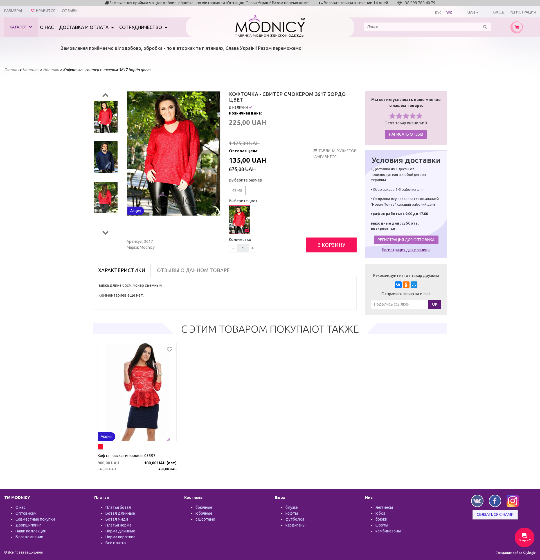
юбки (380, 513)
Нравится (327, 156)
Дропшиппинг (28, 525)
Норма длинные (120, 531)
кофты (291, 513)
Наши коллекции (30, 531)
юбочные (203, 513)
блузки (291, 507)
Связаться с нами (495, 514)
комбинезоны (388, 531)
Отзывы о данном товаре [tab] (193, 270)
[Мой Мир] (414, 284)
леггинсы (384, 507)
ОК (434, 304)
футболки (294, 519)
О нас (47, 27)
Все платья (115, 543)
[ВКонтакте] (398, 284)
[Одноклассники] (406, 284)
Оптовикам (26, 513)
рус (438, 12)
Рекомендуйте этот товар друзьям (406, 275)
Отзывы (70, 10)
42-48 (237, 190)
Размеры (13, 10)
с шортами (205, 519)
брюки (381, 519)
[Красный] (100, 447)
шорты (381, 525)
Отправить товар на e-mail (406, 294)
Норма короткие (120, 537)
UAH (471, 12)
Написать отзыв (406, 134)
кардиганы (295, 525)
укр (449, 12)
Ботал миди (116, 519)
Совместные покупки (35, 519)
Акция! (106, 436)
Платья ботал (118, 507)
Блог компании (29, 537)
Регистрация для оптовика (406, 240)
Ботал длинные (120, 513)
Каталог (19, 27)
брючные (203, 507)
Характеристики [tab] (121, 270)
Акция (135, 211)
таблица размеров (338, 151)
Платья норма (118, 525)
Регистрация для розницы (406, 250)
